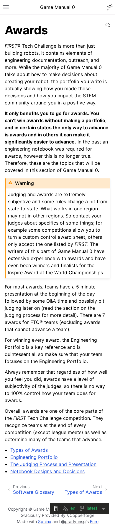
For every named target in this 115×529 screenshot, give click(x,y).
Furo (94, 521)
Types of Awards (29, 450)
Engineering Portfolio (34, 457)
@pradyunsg (73, 521)
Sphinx (44, 521)
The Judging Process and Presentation (53, 464)
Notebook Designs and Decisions (47, 471)
